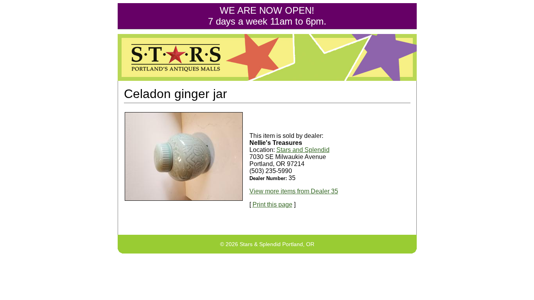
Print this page (272, 204)
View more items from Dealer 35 (293, 191)
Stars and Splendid (303, 149)
